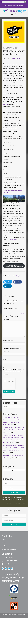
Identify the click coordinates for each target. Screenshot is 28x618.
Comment (6, 319)
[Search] (25, 2)
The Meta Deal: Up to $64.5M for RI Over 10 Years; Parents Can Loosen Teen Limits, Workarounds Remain (14, 447)
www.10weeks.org (11, 239)
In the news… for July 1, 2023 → (16, 503)
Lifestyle (17, 276)
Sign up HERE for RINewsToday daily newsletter (14, 265)
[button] (14, 492)
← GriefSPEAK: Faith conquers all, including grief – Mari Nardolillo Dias (13, 498)
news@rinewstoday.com (15, 5)
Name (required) (8, 340)
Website (5, 104)
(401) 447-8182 (9, 557)
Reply (22, 313)
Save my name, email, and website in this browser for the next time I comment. (13, 372)
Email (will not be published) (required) (12, 350)
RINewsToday (15, 58)
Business (12, 276)
